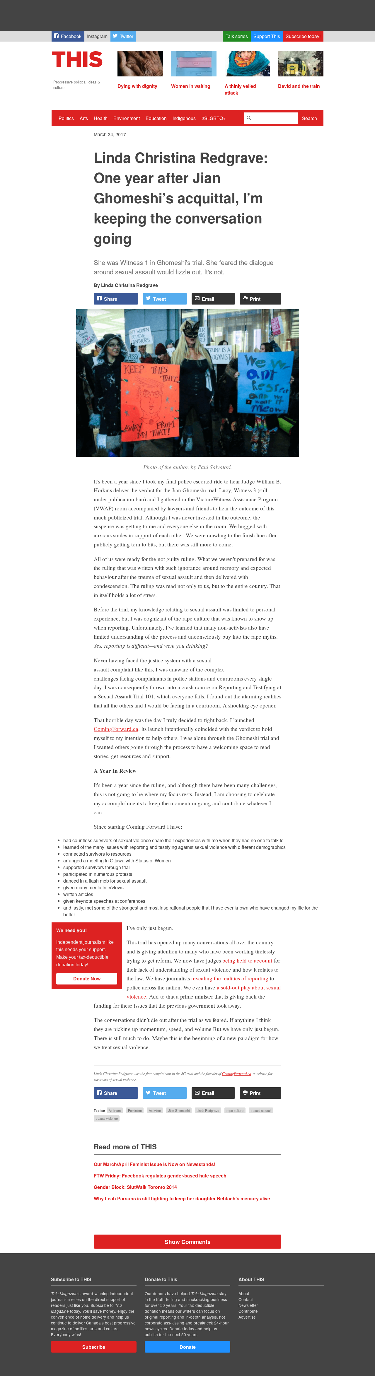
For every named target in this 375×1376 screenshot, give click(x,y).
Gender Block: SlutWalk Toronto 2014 (135, 1187)
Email (208, 298)
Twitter (126, 36)
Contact (245, 1299)
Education (156, 118)
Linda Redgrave (208, 1110)
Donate (188, 1346)
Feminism (135, 1110)
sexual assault (261, 1110)
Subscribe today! (303, 36)
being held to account (247, 960)
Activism (115, 1110)
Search (309, 118)
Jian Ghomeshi (179, 1110)
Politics (66, 118)
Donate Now (86, 978)
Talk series (237, 36)
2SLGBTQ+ (214, 118)
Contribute (248, 1311)
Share (110, 298)
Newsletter (248, 1305)
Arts (84, 118)
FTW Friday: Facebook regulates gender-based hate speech (160, 1175)
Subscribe (93, 1346)
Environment (126, 118)
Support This (266, 36)
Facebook (71, 36)
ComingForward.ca (116, 728)
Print (255, 298)
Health (101, 118)
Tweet (159, 298)
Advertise (247, 1317)
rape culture (234, 1110)
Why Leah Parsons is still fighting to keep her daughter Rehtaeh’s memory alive (182, 1198)
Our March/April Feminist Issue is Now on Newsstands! (154, 1164)
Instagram (97, 36)
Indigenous (184, 118)
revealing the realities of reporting (229, 978)
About (243, 1293)
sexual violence (107, 1118)
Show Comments (188, 1241)
